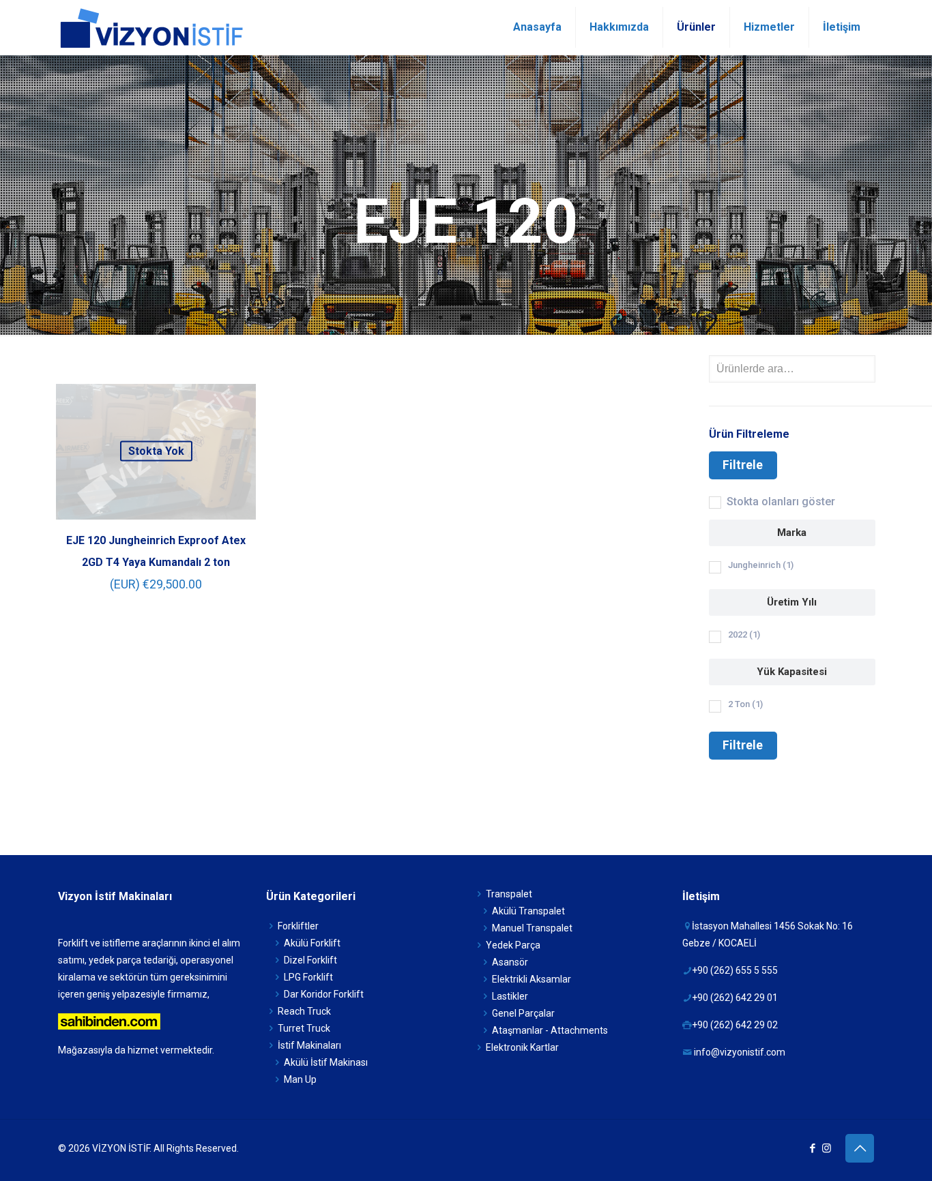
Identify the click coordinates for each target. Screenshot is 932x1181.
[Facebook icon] (812, 1148)
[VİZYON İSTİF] (150, 27)
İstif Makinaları (309, 1045)
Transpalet (509, 893)
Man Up (300, 1079)
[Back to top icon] (859, 1148)
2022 (744, 634)
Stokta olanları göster (781, 501)
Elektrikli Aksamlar (531, 979)
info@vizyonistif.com (739, 1052)
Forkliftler (298, 926)
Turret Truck (304, 1028)
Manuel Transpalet (532, 928)
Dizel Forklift (310, 960)
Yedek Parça (513, 945)
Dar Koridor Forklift (324, 994)
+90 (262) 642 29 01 (735, 997)
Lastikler (510, 996)
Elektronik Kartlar (522, 1047)
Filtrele (743, 465)
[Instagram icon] (826, 1148)
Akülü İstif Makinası (326, 1062)
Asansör (510, 962)
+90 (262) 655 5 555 (735, 970)
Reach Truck (304, 1011)
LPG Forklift (308, 977)
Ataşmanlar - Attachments (550, 1030)
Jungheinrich (760, 565)
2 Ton (745, 704)
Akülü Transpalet (528, 911)
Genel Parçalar (523, 1013)
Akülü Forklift (312, 943)
